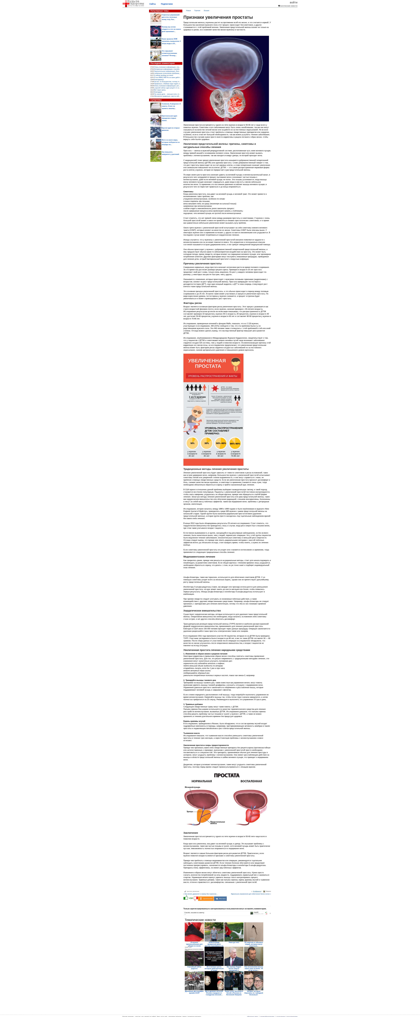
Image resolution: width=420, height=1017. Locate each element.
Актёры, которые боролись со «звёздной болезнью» (253, 993)
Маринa (268, 891)
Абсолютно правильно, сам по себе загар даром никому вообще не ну (179, 96)
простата (189, 891)
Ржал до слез (234, 942)
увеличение (196, 891)
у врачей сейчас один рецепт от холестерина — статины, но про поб (179, 88)
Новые (188, 10)
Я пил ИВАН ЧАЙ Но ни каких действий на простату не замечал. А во (179, 77)
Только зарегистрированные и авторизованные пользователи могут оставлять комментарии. (224, 909)
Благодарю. (158, 92)
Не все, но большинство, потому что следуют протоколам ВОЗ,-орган (179, 81)
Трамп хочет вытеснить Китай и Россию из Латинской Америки (234, 993)
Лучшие (206, 10)
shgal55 (256, 912)
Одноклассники (208, 898)
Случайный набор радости (194, 967)
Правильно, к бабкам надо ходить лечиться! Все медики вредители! (178, 84)
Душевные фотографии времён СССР (194, 992)
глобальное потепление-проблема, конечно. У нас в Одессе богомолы (179, 73)
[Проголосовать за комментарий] (266, 914)
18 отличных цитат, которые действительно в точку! (214, 968)
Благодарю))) (159, 79)
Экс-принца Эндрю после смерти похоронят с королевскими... (234, 969)
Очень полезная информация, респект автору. (171, 86)
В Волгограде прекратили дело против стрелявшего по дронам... (214, 944)
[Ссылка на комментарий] (185, 914)
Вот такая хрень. (160, 90)
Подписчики (167, 4)
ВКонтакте (222, 898)
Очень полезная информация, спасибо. (168, 67)
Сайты (152, 4)
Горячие (197, 10)
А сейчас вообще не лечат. (163, 75)
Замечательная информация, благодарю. (169, 71)
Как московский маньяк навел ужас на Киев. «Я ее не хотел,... (254, 968)
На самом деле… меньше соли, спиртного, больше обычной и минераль (180, 94)
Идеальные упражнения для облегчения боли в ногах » (251, 894)
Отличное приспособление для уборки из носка (194, 944)
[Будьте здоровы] (133, 7)
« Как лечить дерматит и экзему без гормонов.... (200, 894)
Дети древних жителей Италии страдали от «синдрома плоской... (214, 993)
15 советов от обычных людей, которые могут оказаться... (253, 944)
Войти (294, 2)
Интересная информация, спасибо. (167, 69)
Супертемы (156, 100)
